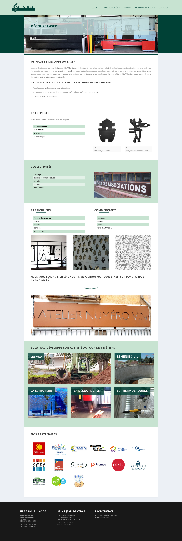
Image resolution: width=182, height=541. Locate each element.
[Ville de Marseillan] (79, 465)
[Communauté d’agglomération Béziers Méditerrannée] (98, 448)
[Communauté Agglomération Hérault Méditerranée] (79, 448)
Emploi (127, 8)
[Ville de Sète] (39, 465)
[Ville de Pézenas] (59, 465)
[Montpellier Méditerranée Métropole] (118, 448)
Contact (163, 8)
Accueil (96, 8)
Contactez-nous (89, 288)
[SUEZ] (59, 481)
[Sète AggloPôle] (59, 448)
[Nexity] (118, 465)
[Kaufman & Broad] (138, 465)
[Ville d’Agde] (138, 448)
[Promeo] (98, 465)
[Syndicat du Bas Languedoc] (79, 481)
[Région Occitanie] (39, 448)
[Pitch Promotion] (39, 481)
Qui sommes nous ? (145, 8)
